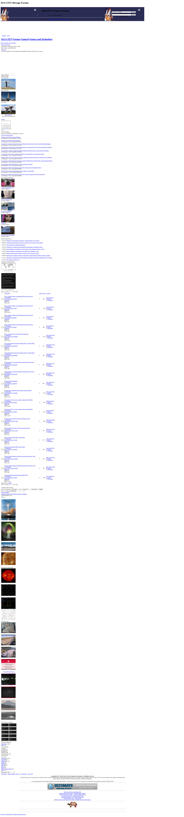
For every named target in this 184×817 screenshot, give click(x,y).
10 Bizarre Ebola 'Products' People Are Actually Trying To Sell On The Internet (25, 242)
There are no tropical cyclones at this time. (10, 137)
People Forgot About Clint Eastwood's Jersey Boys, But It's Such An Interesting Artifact (21, 167)
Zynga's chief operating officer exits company (14, 437)
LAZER (10, 483)
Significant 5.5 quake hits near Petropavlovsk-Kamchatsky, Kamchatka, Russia (24, 247)
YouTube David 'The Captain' (66, 793)
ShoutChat (3, 49)
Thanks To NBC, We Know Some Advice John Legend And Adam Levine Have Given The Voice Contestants (26, 157)
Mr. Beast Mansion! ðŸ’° (7, 199)
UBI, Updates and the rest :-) (13, 259)
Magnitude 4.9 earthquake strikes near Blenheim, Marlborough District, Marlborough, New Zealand (29, 257)
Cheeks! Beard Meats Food (7, 187)
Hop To (3, 491)
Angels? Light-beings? (6, 211)
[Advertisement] (72, 24)
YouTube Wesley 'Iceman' (80, 793)
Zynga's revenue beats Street (10, 381)
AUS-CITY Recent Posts (7, 135)
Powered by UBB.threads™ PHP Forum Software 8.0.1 (13, 814)
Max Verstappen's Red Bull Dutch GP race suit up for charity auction (16, 164)
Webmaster (6, 300)
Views (44, 293)
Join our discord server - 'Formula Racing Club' (72, 795)
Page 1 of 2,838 (4, 291)
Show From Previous (6, 489)
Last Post (48, 293)
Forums (16, 39)
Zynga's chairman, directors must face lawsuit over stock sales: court (19, 456)
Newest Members (5, 492)
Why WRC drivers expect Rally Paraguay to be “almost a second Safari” (17, 171)
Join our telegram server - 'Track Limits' (72, 798)
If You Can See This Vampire (8, 235)
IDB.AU (67, 19)
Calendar (6, 43)
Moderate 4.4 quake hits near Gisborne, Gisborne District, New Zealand (23, 240)
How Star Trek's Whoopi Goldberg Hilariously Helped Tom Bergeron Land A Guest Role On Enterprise (25, 150)
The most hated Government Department (16, 245)
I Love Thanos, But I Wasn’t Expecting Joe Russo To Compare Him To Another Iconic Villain (22, 154)
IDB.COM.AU (52, 19)
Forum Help (24, 774)
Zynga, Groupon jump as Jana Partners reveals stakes (16, 334)
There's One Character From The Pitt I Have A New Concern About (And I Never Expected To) (23, 174)
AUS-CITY (6, 39)
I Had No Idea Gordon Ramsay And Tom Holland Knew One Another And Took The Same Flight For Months (26, 147)
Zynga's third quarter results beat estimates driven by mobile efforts (19, 343)
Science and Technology (41, 39)
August (3, 119)
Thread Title (7, 293)
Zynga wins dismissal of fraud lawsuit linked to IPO (16, 475)
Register (4, 35)
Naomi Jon (3, 223)
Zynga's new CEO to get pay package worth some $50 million (18, 399)
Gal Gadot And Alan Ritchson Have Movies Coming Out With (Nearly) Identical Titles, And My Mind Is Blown (26, 160)
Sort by (20, 489)
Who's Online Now (5, 44)
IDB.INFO (58, 19)
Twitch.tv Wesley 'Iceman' (80, 794)
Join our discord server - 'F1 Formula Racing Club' (72, 797)
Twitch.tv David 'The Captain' (66, 794)
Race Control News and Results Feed (72, 792)
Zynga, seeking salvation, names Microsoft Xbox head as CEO (18, 296)
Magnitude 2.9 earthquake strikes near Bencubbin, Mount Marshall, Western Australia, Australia (28, 255)
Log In (8, 35)
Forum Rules (4, 774)
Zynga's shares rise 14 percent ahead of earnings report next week (19, 362)
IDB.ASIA (63, 19)
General (25, 39)
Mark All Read (11, 774)
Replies (40, 293)
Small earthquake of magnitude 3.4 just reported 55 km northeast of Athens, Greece (25, 249)
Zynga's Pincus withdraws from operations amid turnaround (17, 390)
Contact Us (17, 774)
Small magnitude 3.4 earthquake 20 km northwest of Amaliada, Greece (23, 251)
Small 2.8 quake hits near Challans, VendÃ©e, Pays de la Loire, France (23, 253)
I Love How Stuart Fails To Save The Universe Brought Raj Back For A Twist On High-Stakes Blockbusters (26, 144)
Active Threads (12, 43)
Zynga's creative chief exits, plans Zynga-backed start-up (17, 418)
